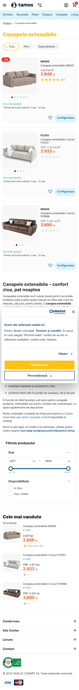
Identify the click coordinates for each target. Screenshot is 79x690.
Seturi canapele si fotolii (35, 417)
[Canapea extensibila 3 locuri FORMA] (12, 591)
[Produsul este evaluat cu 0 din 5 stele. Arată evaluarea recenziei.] (50, 157)
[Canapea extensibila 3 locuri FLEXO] (12, 562)
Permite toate (39, 364)
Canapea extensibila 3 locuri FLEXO (44, 554)
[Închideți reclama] (73, 312)
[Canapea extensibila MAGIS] (12, 533)
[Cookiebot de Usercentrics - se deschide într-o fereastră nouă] (49, 312)
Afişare (63, 353)
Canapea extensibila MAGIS (39, 526)
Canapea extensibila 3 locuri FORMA (45, 583)
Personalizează (37, 375)
